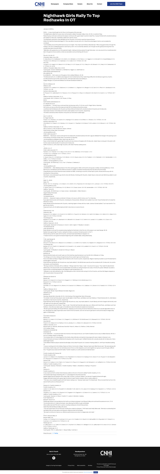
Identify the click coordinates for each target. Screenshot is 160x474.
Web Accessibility (81, 465)
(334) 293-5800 (57, 454)
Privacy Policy (71, 465)
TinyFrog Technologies (56, 465)
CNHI (40, 5)
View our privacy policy (88, 472)
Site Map (90, 465)
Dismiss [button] (95, 472)
